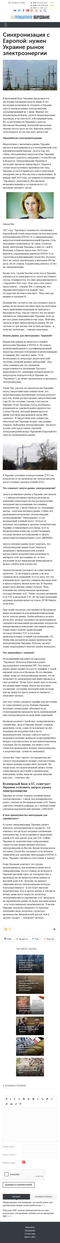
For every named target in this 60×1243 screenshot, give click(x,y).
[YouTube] (28, 10)
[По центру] (28, 1099)
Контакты (30, 1227)
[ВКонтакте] (15, 10)
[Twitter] (19, 10)
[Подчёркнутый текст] (14, 1099)
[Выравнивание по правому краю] (33, 1099)
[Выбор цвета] (51, 1099)
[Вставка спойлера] (20, 1104)
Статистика (30, 1233)
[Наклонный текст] (10, 1099)
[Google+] (32, 10)
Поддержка (30, 1230)
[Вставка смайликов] (38, 1099)
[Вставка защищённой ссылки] (47, 1099)
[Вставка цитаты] (11, 1104)
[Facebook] (23, 10)
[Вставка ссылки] (42, 1099)
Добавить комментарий (18, 1185)
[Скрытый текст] (6, 1104)
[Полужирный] (6, 1099)
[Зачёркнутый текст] (19, 1099)
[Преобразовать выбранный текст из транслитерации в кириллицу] (16, 1104)
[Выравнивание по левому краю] (24, 1099)
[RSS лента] (36, 10)
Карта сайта (30, 1237)
